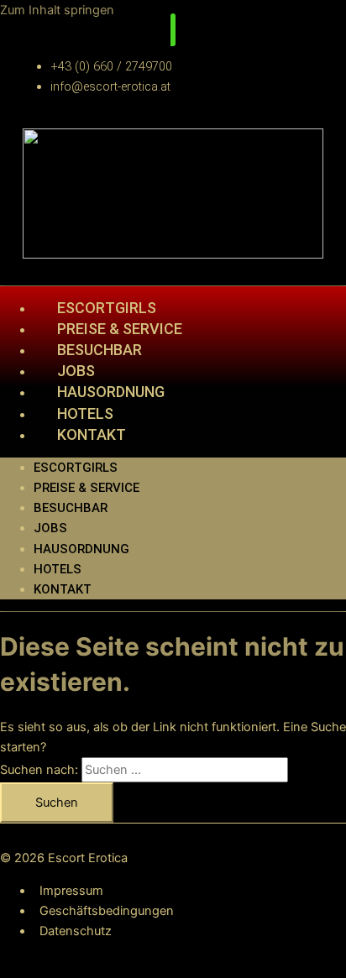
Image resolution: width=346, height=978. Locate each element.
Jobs (50, 528)
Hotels (57, 569)
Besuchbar (70, 507)
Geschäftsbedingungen (106, 910)
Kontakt (91, 434)
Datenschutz (75, 931)
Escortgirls (76, 467)
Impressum (71, 890)
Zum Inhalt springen (57, 10)
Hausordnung (111, 391)
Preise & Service (86, 487)
